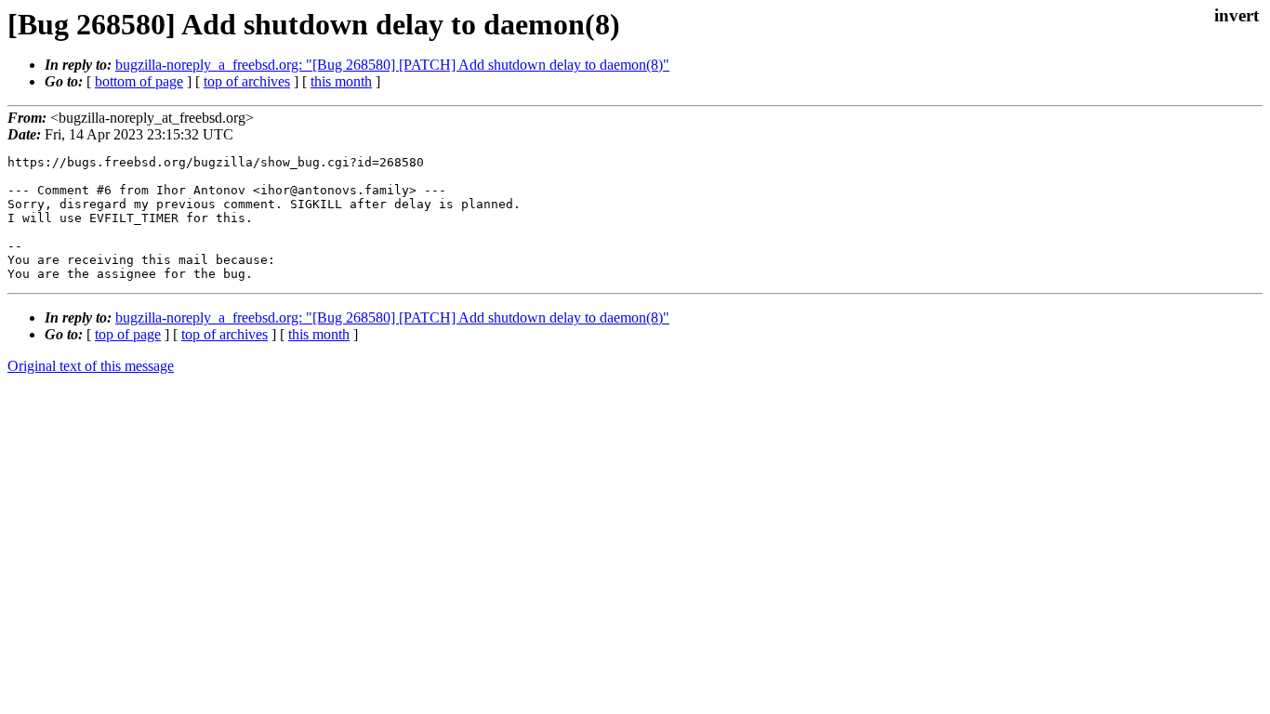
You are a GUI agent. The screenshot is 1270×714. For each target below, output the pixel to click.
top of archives (247, 81)
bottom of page (139, 81)
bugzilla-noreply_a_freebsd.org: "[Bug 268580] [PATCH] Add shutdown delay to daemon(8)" (392, 65)
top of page (128, 334)
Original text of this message (90, 366)
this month (341, 81)
